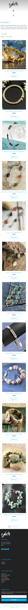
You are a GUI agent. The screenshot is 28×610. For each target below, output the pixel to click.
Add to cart (14, 76)
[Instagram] (4, 549)
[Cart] (13, 15)
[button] (13, 11)
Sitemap (23, 605)
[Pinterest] (8, 549)
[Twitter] (6, 549)
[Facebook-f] (2, 549)
